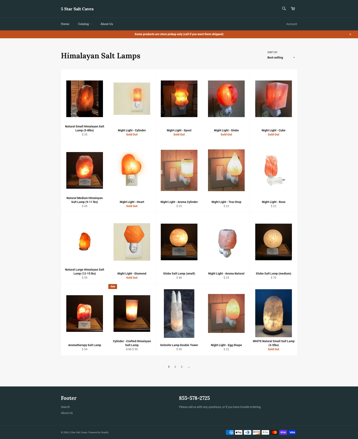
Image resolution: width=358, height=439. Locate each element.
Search (65, 407)
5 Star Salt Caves (77, 8)
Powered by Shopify (98, 432)
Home (65, 24)
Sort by (272, 52)
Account (291, 24)
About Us (106, 24)
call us (192, 407)
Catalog (84, 24)
